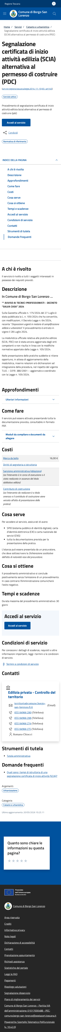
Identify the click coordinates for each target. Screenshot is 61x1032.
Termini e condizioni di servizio (22, 664)
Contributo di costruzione (16, 489)
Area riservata (12, 917)
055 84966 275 (22, 729)
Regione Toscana (12, 3)
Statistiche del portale (16, 968)
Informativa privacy (14, 930)
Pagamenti (10, 980)
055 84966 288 (22, 718)
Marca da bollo (10, 458)
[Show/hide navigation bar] (5, 13)
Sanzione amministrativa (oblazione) (22, 471)
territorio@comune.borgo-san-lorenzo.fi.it (30, 705)
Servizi (18, 27)
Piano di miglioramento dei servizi (22, 999)
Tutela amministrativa (18, 756)
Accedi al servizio (16, 122)
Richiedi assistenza (14, 961)
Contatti (8, 949)
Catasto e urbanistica (37, 27)
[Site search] (54, 14)
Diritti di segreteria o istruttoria (20, 465)
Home (7, 27)
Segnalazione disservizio (17, 993)
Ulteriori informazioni (17, 399)
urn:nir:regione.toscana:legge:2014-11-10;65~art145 (27, 88)
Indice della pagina (15, 160)
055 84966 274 (22, 723)
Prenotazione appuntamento (19, 955)
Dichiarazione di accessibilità (19, 943)
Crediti (7, 924)
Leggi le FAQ (11, 974)
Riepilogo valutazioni (15, 987)
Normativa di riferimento (14, 141)
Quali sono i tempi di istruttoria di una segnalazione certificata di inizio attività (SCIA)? (32, 774)
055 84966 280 (22, 712)
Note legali (10, 936)
